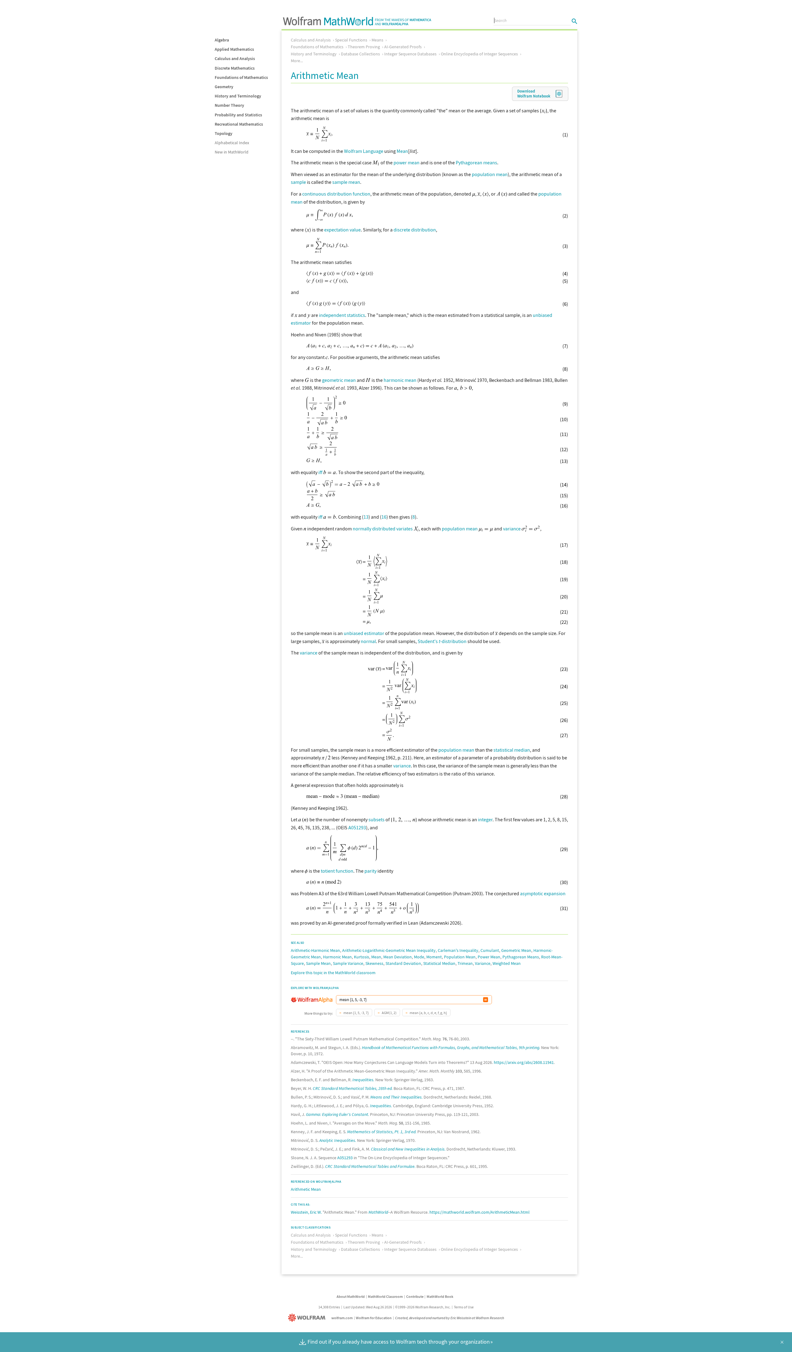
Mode (419, 957)
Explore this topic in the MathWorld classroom (333, 972)
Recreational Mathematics (239, 124)
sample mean (346, 182)
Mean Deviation (397, 957)
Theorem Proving (364, 47)
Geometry (224, 86)
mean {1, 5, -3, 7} (356, 1012)
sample (298, 182)
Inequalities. (363, 1079)
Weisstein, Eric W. (306, 1212)
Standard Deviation (403, 963)
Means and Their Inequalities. (396, 1097)
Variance (482, 963)
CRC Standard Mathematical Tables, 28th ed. (353, 1088)
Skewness (374, 963)
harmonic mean (400, 380)
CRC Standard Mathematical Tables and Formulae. (370, 1166)
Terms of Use (464, 1307)
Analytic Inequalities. (337, 1140)
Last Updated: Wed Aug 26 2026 (367, 1307)
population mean (490, 174)
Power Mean (489, 957)
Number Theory (229, 105)
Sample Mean (318, 963)
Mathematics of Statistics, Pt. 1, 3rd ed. (381, 1131)
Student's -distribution (442, 641)
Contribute (415, 1296)
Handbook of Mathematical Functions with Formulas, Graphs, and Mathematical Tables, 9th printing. (451, 1047)
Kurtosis (361, 957)
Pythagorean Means (520, 957)
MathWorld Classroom (385, 1296)
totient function (337, 871)
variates (404, 528)
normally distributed (374, 528)
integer (485, 819)
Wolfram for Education (374, 1317)
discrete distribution (415, 230)
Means (377, 40)
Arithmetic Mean (306, 1189)
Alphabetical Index (232, 142)
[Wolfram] (308, 1317)
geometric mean (339, 380)
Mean (402, 151)
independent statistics (342, 315)
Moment (434, 957)
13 (366, 517)
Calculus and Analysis (235, 58)
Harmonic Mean (337, 957)
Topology (223, 133)
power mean (407, 162)
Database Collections (360, 54)
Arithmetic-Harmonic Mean (315, 950)
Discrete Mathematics (235, 68)
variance (512, 528)
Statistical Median (439, 963)
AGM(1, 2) (389, 1012)
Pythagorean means (476, 162)
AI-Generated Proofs (403, 47)
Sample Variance (348, 963)
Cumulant (489, 950)
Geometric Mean (516, 950)
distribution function (348, 194)
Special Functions (351, 40)
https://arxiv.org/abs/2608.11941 (524, 1062)
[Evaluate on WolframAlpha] (486, 1000)
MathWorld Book (440, 1296)
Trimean (465, 963)
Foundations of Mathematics (241, 77)
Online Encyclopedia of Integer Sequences (479, 54)
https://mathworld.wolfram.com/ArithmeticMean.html (479, 1212)
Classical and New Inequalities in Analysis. (408, 1149)
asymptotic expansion (543, 893)
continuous (314, 194)
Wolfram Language (363, 151)
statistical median (511, 750)
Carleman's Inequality (458, 950)
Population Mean (460, 957)
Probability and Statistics (238, 115)
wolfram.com (342, 1317)
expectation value (342, 230)
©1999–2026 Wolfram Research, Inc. (422, 1307)
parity (370, 871)
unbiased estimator (364, 633)
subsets (376, 819)
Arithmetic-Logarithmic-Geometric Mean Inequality (389, 950)
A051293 (357, 827)
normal (368, 641)
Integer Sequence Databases (410, 54)
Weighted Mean (507, 963)
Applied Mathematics (234, 49)
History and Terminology (238, 96)
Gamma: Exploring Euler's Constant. (337, 1114)
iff (320, 472)
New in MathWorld (231, 152)
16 (383, 517)
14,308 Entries (329, 1307)
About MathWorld (351, 1296)
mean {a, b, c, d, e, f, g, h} (428, 1012)
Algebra (222, 40)
